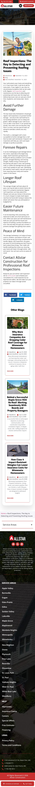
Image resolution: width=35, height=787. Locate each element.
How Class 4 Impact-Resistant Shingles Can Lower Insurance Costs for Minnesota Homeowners (17, 466)
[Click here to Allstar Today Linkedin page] (22, 544)
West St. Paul (8, 687)
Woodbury (6, 696)
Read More (10, 371)
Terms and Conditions (11, 745)
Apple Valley (7, 588)
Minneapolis (7, 635)
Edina (4, 607)
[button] (20, 5)
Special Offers (8, 720)
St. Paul (5, 677)
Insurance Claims (9, 711)
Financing (6, 730)
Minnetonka (7, 639)
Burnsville (6, 593)
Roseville (6, 663)
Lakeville (6, 616)
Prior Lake (6, 659)
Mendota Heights (9, 630)
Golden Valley (8, 611)
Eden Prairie (7, 602)
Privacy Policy (8, 740)
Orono (4, 649)
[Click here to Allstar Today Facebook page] (13, 544)
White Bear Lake (9, 691)
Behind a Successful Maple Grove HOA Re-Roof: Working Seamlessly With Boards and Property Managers (17, 404)
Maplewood (7, 625)
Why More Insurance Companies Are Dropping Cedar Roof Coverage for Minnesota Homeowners (17, 339)
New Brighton (8, 645)
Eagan (4, 597)
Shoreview (6, 668)
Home (3, 513)
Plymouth (6, 654)
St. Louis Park (8, 673)
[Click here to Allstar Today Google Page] (17, 544)
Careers (5, 716)
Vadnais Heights (9, 682)
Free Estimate (8, 725)
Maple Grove (7, 621)
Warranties (7, 707)
